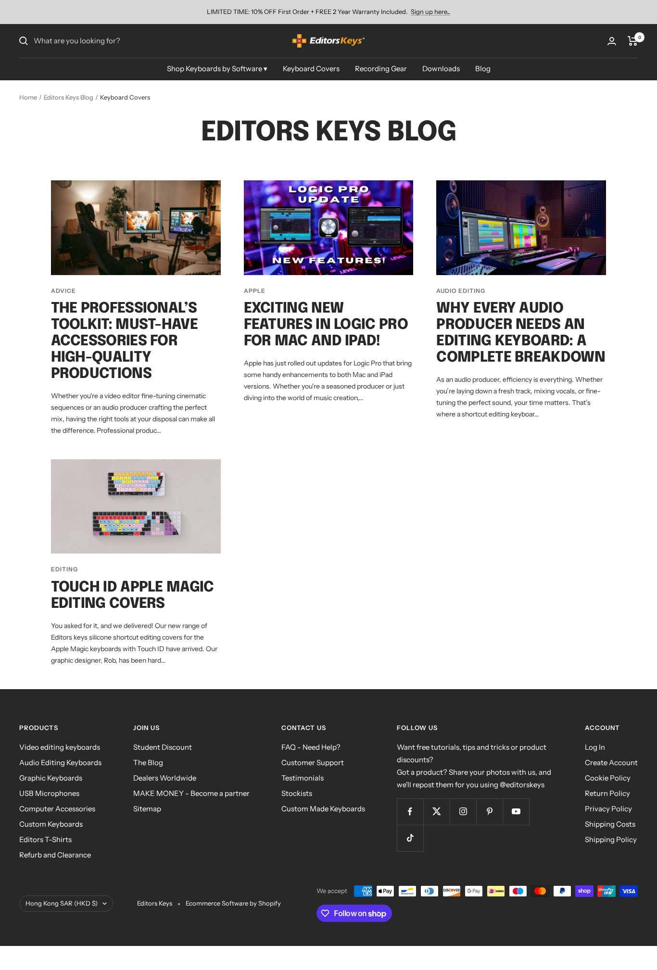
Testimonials (302, 777)
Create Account (611, 762)
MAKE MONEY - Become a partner (191, 793)
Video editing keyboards (59, 747)
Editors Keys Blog (68, 97)
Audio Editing (460, 290)
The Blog (148, 762)
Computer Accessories (57, 808)
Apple (254, 290)
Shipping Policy (611, 839)
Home (28, 97)
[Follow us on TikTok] (410, 838)
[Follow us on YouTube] (516, 811)
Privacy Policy (608, 808)
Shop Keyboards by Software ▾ (217, 68)
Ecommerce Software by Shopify (233, 903)
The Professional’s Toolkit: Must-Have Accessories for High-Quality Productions (124, 341)
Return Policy (607, 793)
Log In (595, 747)
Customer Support (312, 762)
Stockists (296, 793)
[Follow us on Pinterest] (489, 811)
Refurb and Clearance (55, 854)
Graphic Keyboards (50, 777)
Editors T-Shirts (45, 839)
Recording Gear (381, 68)
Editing (64, 569)
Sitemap (147, 808)
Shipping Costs (610, 824)
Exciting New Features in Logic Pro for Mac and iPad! (326, 325)
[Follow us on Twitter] (436, 811)
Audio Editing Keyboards (60, 762)
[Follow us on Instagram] (463, 811)
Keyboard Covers (311, 68)
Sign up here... (430, 11)
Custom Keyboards (51, 824)
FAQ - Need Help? (311, 747)
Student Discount (162, 747)
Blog (483, 68)
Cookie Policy (608, 777)
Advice (63, 290)
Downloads (441, 68)
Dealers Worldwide (164, 777)
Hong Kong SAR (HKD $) (61, 903)
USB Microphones (49, 793)
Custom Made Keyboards (323, 808)
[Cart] (633, 41)
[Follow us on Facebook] (410, 811)
